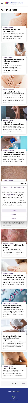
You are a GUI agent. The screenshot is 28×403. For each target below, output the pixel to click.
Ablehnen (14, 218)
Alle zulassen (14, 210)
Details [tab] (10, 187)
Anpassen (13, 214)
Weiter (23, 383)
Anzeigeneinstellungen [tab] (19, 187)
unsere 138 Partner (10, 194)
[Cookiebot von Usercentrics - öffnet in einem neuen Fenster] (20, 183)
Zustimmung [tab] (4, 187)
